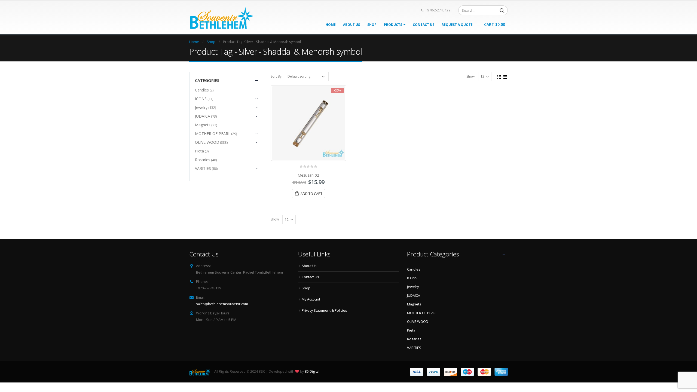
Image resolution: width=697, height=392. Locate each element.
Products (393, 24)
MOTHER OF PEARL (212, 133)
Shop (372, 24)
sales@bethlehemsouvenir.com (222, 304)
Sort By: (276, 76)
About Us (351, 24)
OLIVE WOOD (207, 142)
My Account (311, 299)
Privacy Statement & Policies (324, 310)
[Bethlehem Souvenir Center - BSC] (221, 17)
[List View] (505, 76)
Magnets (202, 124)
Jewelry (201, 107)
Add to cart (311, 193)
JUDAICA (202, 116)
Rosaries (202, 159)
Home (331, 24)
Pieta (199, 151)
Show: (470, 76)
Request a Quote (457, 24)
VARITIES (203, 168)
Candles (202, 90)
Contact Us (423, 24)
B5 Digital (312, 371)
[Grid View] (499, 76)
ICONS (201, 98)
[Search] (502, 10)
